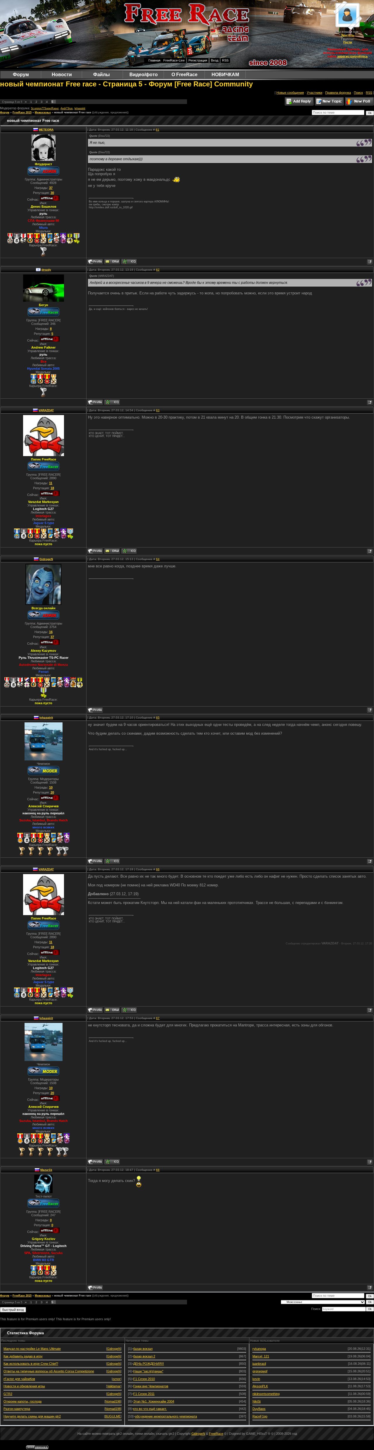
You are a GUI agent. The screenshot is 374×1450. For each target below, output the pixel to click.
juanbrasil (259, 1363)
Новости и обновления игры (24, 1386)
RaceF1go (259, 1416)
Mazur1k (46, 1169)
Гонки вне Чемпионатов (150, 1386)
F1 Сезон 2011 (144, 1394)
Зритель (347, 35)
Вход (214, 60)
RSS (225, 60)
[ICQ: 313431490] (129, 551)
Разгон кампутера (17, 1408)
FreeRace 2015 (22, 112)
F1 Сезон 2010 (144, 1379)
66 (158, 869)
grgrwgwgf (259, 1371)
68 (158, 1169)
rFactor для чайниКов (19, 1379)
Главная (154, 60)
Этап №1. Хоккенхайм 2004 (153, 1401)
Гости (347, 42)
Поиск (358, 92)
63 (158, 410)
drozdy (46, 269)
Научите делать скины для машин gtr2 (32, 1416)
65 (158, 717)
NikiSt (256, 1401)
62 (158, 269)
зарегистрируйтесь (352, 56)
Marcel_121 (260, 1356)
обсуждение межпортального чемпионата (166, 1416)
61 (157, 129)
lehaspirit (80, 108)
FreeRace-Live (174, 60)
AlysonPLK (260, 1386)
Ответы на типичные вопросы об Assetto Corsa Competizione (49, 1371)
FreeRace (216, 1433)
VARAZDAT (46, 410)
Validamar (114, 1386)
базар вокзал (143, 1348)
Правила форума (338, 92)
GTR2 (8, 1394)
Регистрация (197, 60)
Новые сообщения (290, 92)
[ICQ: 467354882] (112, 861)
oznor (116, 1379)
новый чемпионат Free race (72, 112)
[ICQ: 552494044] (112, 402)
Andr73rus (66, 108)
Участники (314, 92)
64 (158, 559)
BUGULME (113, 1416)
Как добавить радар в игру (23, 1356)
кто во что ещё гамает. (150, 1408)
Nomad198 (113, 1401)
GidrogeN (46, 559)
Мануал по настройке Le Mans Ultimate (32, 1348)
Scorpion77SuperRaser (45, 108)
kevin (256, 1379)
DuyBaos (259, 1408)
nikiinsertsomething (266, 1394)
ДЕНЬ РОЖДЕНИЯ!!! (148, 1363)
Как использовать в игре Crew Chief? (31, 1363)
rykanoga (259, 1348)
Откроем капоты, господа (22, 1401)
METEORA (46, 129)
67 (158, 1018)
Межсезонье (43, 112)
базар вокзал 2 (144, 1356)
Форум (4, 112)
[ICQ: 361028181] (129, 262)
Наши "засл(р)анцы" (148, 1371)
